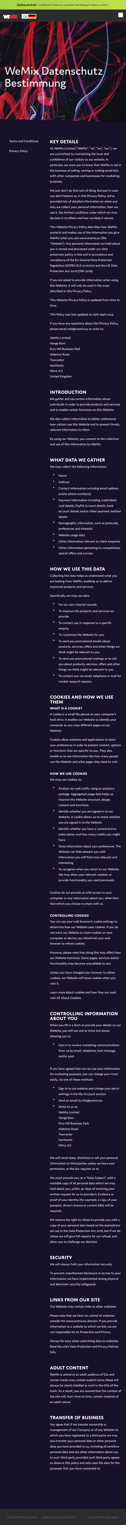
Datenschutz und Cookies (59, 1517)
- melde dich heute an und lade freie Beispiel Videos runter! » (63, 5)
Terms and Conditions (24, 141)
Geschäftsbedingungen (22, 1517)
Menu (120, 15)
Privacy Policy (18, 151)
